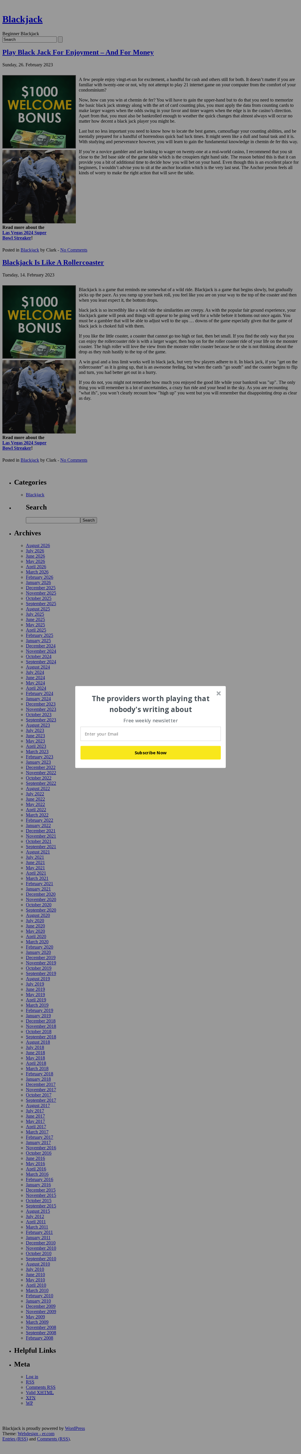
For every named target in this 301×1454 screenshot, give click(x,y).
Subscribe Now (151, 752)
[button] (151, 704)
